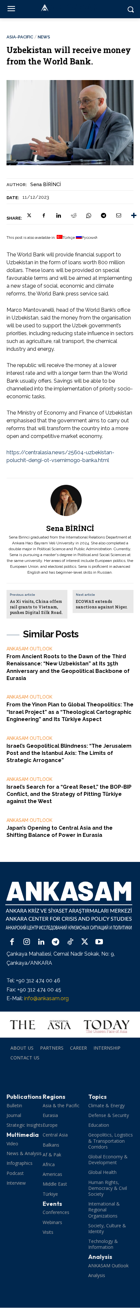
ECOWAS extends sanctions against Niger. (101, 604)
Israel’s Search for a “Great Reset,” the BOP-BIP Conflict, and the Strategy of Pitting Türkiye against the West (69, 794)
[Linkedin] (58, 215)
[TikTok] (70, 942)
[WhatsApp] (88, 215)
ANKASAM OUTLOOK (29, 648)
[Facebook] (43, 215)
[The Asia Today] (70, 1025)
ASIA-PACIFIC (20, 37)
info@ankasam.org (46, 998)
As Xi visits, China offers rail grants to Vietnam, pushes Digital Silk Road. (36, 607)
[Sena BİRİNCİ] (70, 500)
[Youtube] (99, 942)
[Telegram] (103, 215)
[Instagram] (27, 942)
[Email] (118, 215)
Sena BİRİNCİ (45, 184)
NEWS (44, 37)
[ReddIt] (73, 215)
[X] (28, 215)
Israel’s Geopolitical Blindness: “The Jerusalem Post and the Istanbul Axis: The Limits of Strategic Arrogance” (69, 753)
